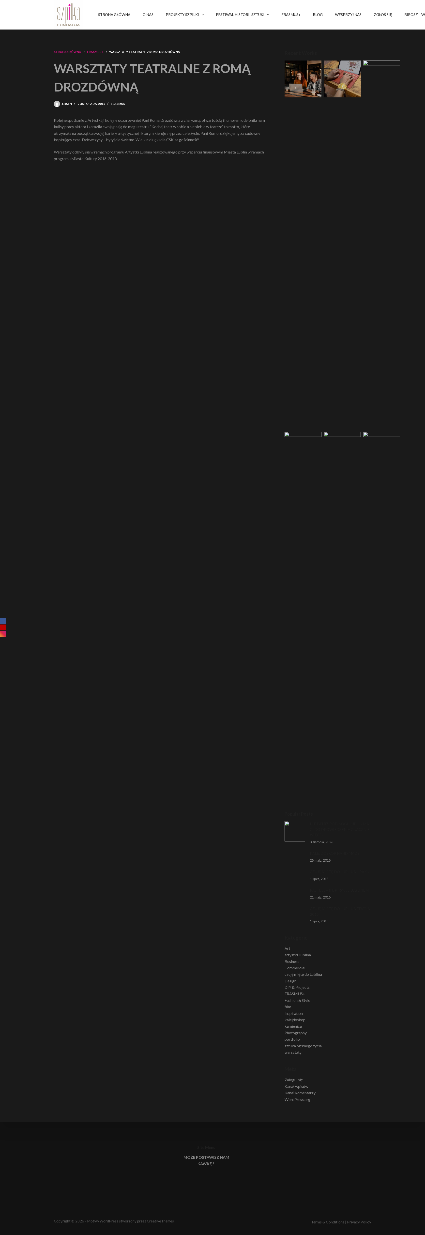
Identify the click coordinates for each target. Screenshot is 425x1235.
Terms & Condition (327, 1222)
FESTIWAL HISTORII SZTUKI (240, 14)
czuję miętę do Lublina (303, 974)
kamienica (293, 1026)
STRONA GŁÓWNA (114, 14)
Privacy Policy (359, 1222)
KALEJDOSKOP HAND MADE (335, 853)
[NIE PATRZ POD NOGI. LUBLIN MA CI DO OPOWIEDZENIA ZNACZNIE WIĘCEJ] (295, 831)
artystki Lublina (298, 954)
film (288, 1006)
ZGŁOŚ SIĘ (383, 14)
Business (292, 961)
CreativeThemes (160, 1221)
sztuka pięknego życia (303, 1045)
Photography (296, 1032)
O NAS (148, 14)
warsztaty (293, 1052)
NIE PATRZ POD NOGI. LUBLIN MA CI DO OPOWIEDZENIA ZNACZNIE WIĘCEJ (340, 829)
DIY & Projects (297, 987)
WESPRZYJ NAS (348, 14)
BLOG (318, 14)
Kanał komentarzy (300, 1092)
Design (290, 980)
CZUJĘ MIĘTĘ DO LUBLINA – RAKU (339, 871)
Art (287, 948)
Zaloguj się (294, 1079)
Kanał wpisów (296, 1086)
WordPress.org (297, 1099)
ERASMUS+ (291, 14)
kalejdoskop (295, 1019)
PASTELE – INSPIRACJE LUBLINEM (339, 890)
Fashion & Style (297, 1000)
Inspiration (294, 1013)
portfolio (292, 1039)
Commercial (295, 967)
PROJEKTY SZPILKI (182, 14)
